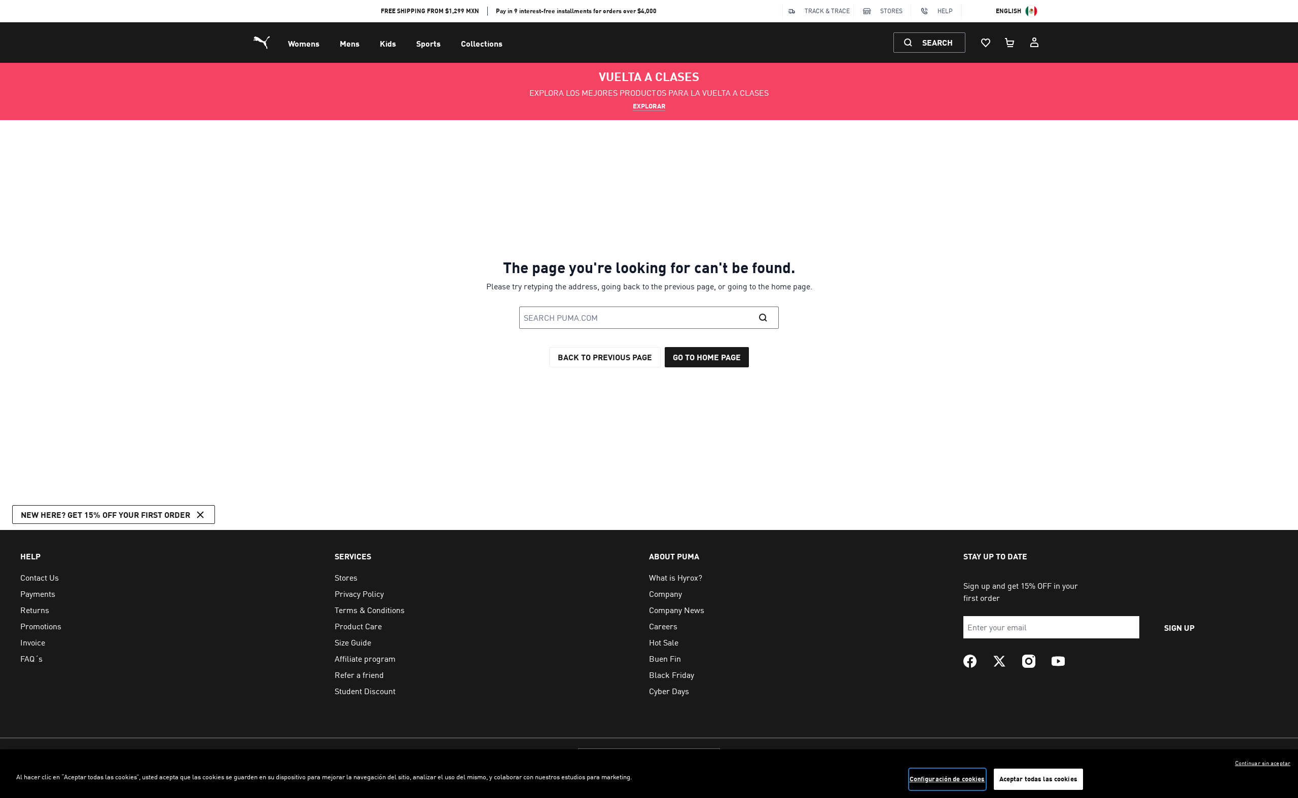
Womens (303, 43)
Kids (388, 43)
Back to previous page (605, 357)
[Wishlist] (986, 42)
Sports (428, 43)
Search (937, 42)
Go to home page (707, 357)
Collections (481, 43)
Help (945, 11)
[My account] (1034, 42)
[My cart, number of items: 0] (1010, 42)
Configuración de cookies (947, 779)
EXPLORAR (649, 106)
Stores (891, 11)
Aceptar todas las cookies (1038, 779)
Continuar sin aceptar (1262, 763)
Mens (349, 43)
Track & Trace (827, 11)
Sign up (1179, 627)
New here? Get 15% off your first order (105, 514)
